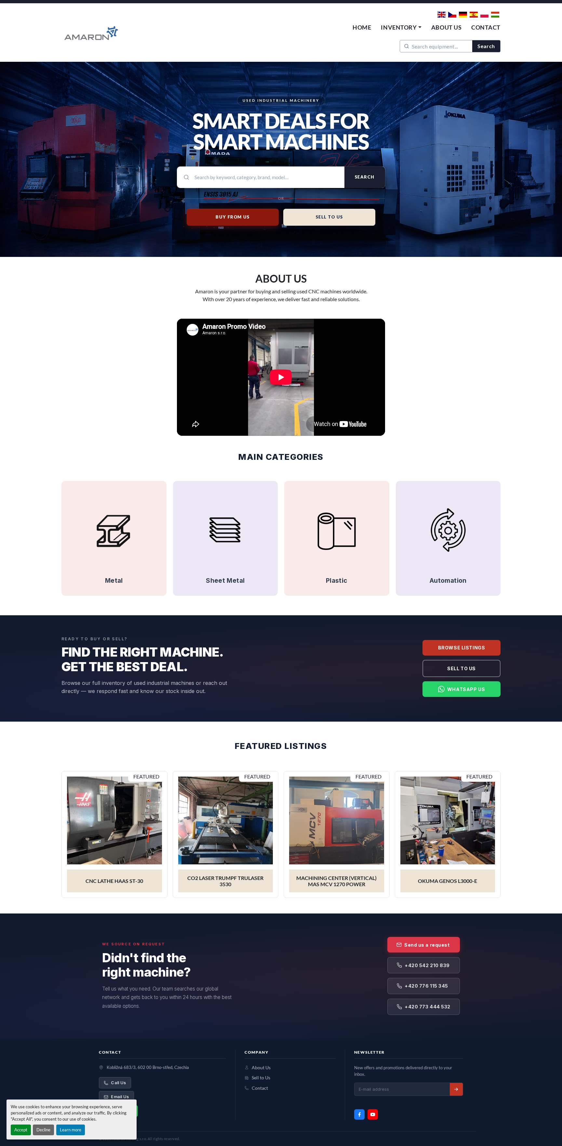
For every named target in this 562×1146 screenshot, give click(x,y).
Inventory (399, 27)
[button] (401, 27)
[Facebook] (359, 1114)
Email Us (120, 1096)
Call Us (118, 1082)
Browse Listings (461, 647)
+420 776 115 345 (426, 986)
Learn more (70, 1129)
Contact (486, 27)
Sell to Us (461, 668)
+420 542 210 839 (427, 965)
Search (486, 46)
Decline (43, 1129)
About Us (446, 27)
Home (362, 27)
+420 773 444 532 (427, 1006)
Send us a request (427, 945)
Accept (20, 1129)
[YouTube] (373, 1114)
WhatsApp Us (466, 689)
